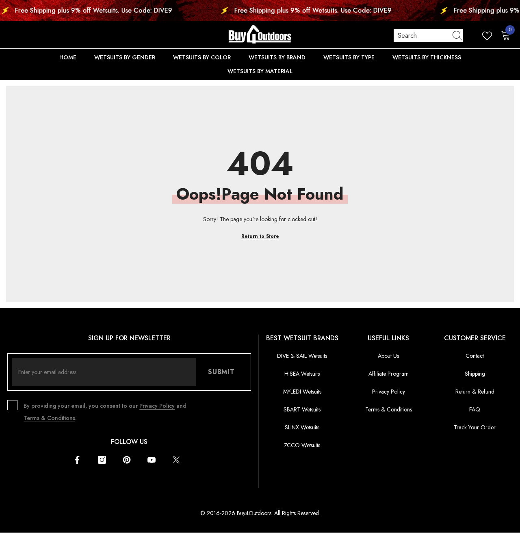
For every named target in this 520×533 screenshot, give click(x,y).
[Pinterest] (126, 459)
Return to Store (260, 236)
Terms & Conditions (49, 418)
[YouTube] (151, 459)
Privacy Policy (157, 406)
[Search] (428, 35)
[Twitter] (176, 459)
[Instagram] (102, 459)
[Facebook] (77, 459)
